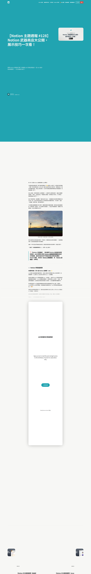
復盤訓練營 (67, 2)
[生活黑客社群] (8, 94)
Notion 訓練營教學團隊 (51, 254)
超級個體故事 (72, 2)
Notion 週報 (41, 2)
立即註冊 (45, 385)
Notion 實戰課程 (47, 257)
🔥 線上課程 (62, 2)
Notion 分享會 (56, 2)
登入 (50, 410)
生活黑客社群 (12, 93)
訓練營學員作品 (46, 2)
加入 (81, 2)
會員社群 (51, 2)
